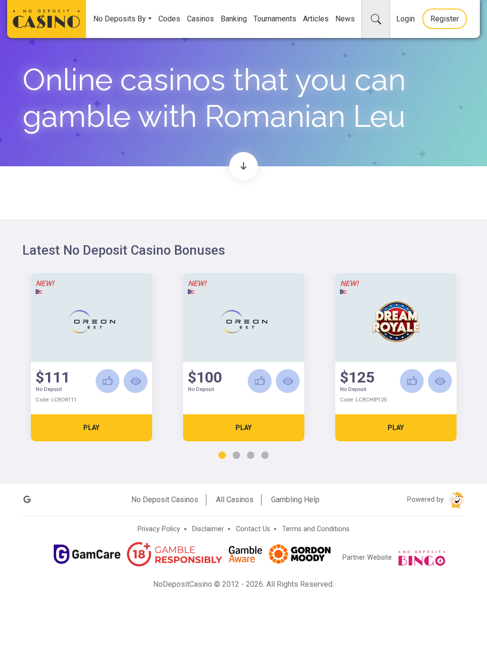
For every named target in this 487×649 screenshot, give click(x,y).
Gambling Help (295, 499)
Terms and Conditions (316, 529)
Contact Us (253, 529)
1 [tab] (222, 455)
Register (444, 18)
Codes (169, 18)
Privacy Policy (158, 529)
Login (405, 18)
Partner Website (368, 558)
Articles (316, 18)
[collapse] (375, 19)
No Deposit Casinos (164, 499)
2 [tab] (236, 455)
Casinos (200, 18)
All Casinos (234, 499)
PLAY (91, 427)
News (345, 18)
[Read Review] (135, 381)
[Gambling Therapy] (300, 553)
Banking (234, 18)
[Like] (107, 381)
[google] (27, 499)
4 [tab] (265, 455)
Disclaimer (208, 529)
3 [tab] (250, 455)
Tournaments (274, 18)
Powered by (426, 500)
